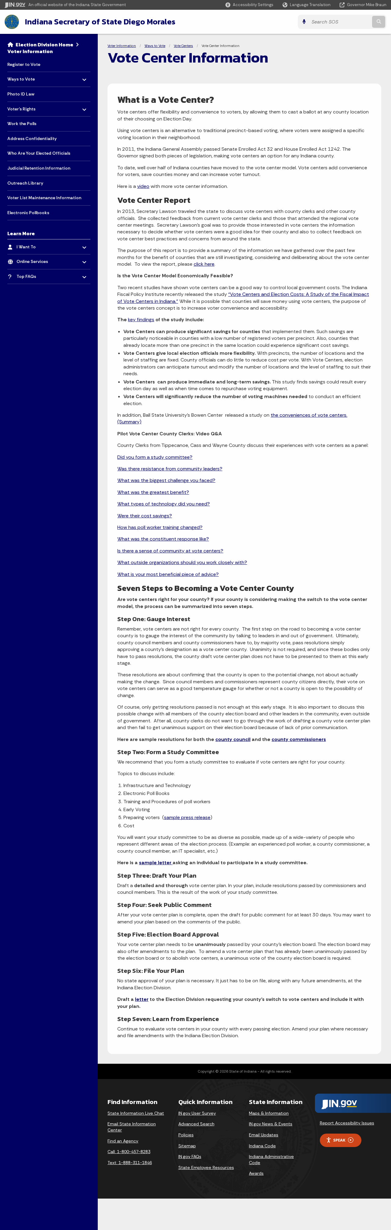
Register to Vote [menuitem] (23, 64)
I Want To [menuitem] (34, 245)
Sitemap (187, 1146)
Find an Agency (123, 1141)
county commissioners (299, 739)
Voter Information (30, 51)
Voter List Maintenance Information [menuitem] (44, 197)
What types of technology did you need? (163, 504)
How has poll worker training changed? (160, 527)
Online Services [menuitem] (34, 260)
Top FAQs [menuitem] (34, 275)
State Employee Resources (206, 1167)
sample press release (187, 817)
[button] (249, 5)
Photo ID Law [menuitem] (20, 94)
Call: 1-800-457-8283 (129, 1151)
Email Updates (263, 1135)
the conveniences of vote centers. (309, 415)
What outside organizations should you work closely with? (182, 562)
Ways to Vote (154, 46)
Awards (256, 1173)
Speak (339, 1140)
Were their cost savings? (144, 515)
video (143, 186)
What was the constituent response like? (163, 539)
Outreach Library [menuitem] (25, 183)
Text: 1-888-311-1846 (130, 1162)
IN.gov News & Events (270, 1124)
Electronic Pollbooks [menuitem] (28, 212)
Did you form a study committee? (154, 457)
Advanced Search (196, 1124)
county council (232, 739)
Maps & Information (269, 1113)
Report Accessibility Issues (347, 1123)
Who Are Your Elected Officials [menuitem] (38, 153)
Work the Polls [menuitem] (21, 123)
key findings (141, 319)
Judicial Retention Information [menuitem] (38, 168)
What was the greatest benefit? (153, 492)
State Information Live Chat (136, 1113)
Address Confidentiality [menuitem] (32, 138)
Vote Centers (183, 46)
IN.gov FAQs (189, 1156)
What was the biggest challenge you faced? (166, 480)
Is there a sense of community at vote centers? (170, 551)
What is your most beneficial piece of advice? (168, 574)
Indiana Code (262, 1146)
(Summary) (129, 422)
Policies (186, 1135)
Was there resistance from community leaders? (169, 469)
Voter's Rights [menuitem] (25, 107)
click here (204, 264)
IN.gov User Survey (197, 1113)
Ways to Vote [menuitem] (25, 78)
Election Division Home (44, 44)
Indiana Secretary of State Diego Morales (100, 21)
